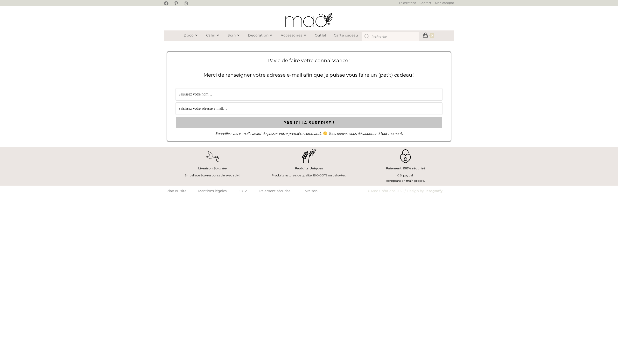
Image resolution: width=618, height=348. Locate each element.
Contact (425, 3)
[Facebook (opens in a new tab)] (168, 3)
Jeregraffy (433, 191)
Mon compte (444, 3)
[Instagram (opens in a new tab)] (187, 3)
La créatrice (407, 3)
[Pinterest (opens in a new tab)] (178, 3)
